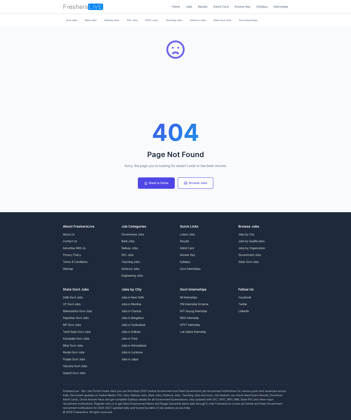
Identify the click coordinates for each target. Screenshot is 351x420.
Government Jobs (132, 234)
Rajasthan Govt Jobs (76, 318)
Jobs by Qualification (251, 241)
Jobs (189, 6)
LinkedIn (243, 311)
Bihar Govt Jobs (73, 345)
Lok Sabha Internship (193, 332)
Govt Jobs (71, 20)
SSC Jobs (132, 20)
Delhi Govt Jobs (73, 297)
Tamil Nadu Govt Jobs (77, 332)
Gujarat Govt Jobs (74, 373)
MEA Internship (189, 318)
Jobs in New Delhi (132, 297)
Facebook (244, 297)
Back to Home (159, 183)
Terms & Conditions (75, 262)
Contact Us (70, 241)
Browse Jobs (198, 183)
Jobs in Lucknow (132, 352)
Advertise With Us (74, 248)
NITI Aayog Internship (193, 311)
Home (176, 6)
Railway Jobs (111, 20)
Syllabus (262, 6)
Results (202, 6)
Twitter (242, 304)
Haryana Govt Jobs (75, 366)
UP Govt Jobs (72, 304)
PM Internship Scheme (194, 304)
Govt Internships (248, 20)
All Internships (188, 297)
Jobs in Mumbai (131, 304)
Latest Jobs (187, 234)
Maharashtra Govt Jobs (77, 311)
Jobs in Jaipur (130, 359)
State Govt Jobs (222, 20)
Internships (280, 6)
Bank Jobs (91, 20)
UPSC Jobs (151, 20)
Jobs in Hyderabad (133, 325)
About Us (69, 234)
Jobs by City (246, 234)
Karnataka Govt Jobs (76, 338)
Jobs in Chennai (131, 311)
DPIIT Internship (190, 325)
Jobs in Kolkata (130, 332)
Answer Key (242, 6)
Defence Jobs (198, 20)
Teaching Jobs (173, 20)
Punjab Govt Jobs (74, 359)
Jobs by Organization (251, 248)
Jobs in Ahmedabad (133, 345)
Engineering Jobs (132, 275)
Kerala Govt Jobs (74, 352)
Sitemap (68, 269)
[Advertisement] (175, 93)
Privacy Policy (72, 255)
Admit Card (221, 6)
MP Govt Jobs (72, 325)
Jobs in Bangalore (132, 318)
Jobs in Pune (129, 338)
